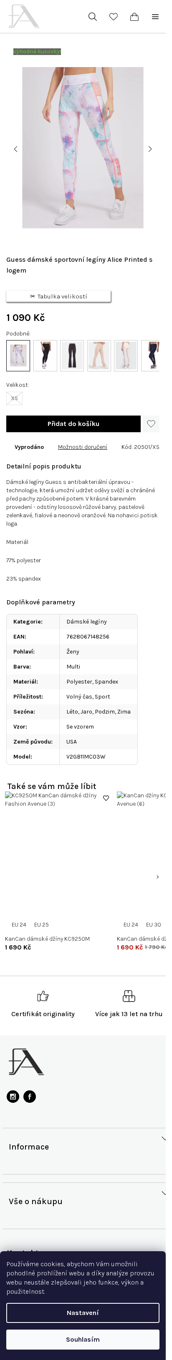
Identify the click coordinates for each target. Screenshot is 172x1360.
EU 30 (153, 924)
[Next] (157, 877)
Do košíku (73, 424)
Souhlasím (83, 1339)
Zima (124, 711)
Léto (72, 711)
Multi (73, 666)
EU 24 (19, 924)
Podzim (105, 711)
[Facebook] (29, 1096)
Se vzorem (80, 726)
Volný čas (79, 696)
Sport (102, 696)
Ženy (72, 651)
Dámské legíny (86, 621)
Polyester (79, 681)
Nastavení (83, 1313)
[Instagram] (13, 1096)
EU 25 (41, 924)
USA (71, 741)
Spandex (106, 681)
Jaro (86, 711)
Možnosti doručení (82, 447)
